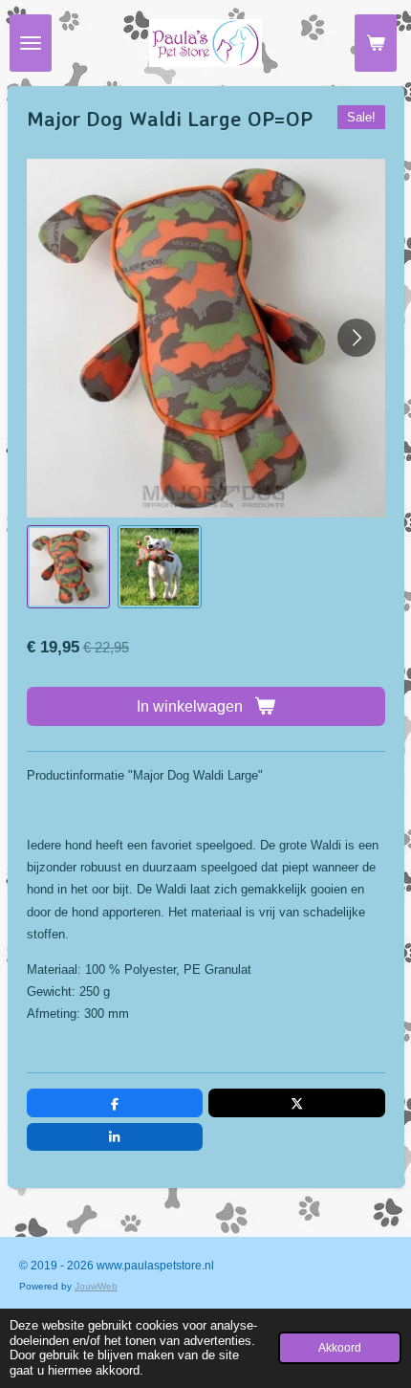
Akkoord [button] (339, 1347)
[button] (69, 567)
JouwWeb (96, 1286)
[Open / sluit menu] (31, 43)
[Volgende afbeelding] (356, 338)
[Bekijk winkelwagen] (376, 43)
